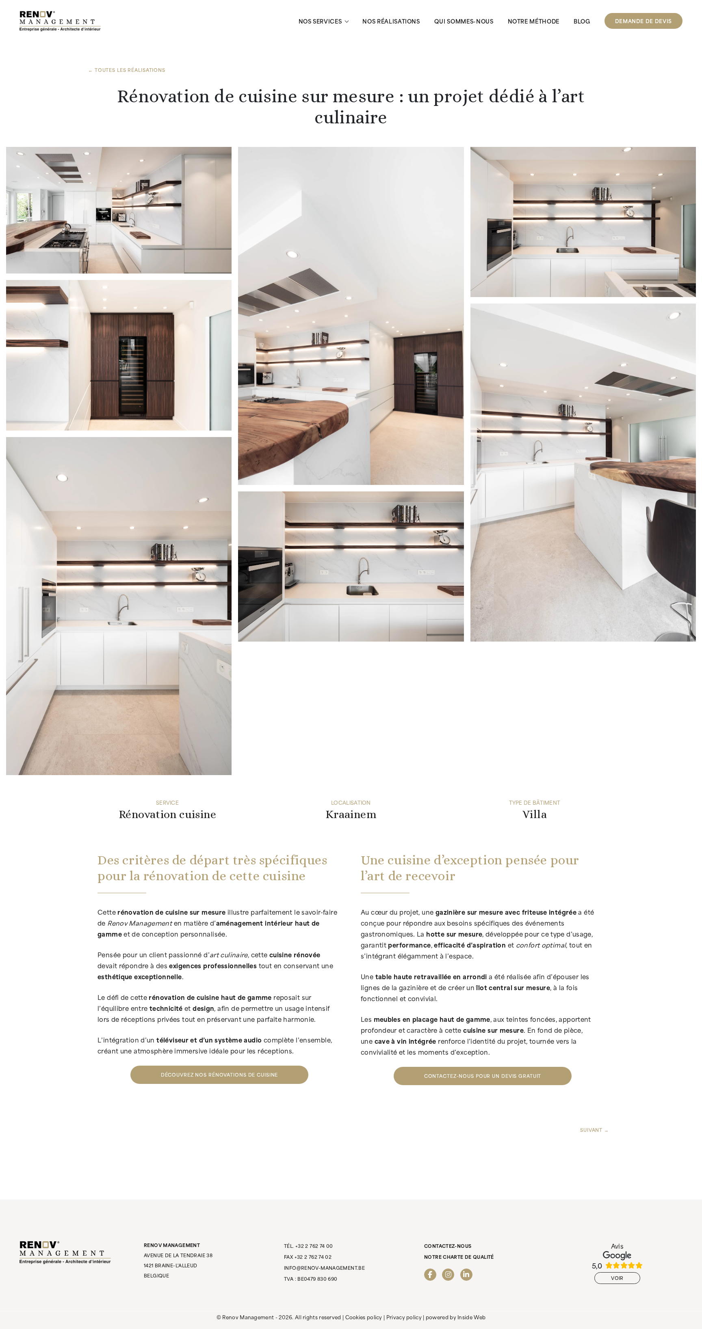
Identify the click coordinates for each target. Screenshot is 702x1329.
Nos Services (320, 21)
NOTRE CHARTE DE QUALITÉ (459, 1256)
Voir (617, 1278)
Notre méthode (533, 21)
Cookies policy (363, 1317)
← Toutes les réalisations (126, 69)
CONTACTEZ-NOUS (447, 1245)
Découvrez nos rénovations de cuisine (219, 1074)
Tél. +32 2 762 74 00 (308, 1245)
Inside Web (471, 1317)
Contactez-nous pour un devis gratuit (483, 1075)
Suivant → (594, 1129)
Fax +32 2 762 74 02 (308, 1256)
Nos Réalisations (391, 21)
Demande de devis (643, 21)
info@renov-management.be (324, 1267)
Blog (582, 21)
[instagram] (448, 1275)
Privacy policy (404, 1317)
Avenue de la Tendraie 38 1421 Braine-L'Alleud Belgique (178, 1260)
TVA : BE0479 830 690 (311, 1278)
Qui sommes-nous (464, 21)
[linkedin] (466, 1275)
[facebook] (430, 1275)
